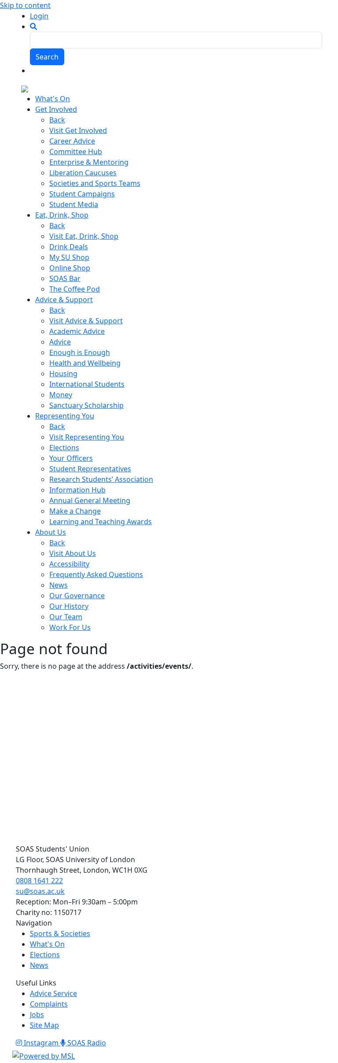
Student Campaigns (82, 194)
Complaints (49, 1004)
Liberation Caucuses (83, 173)
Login (39, 16)
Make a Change (75, 511)
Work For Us (70, 627)
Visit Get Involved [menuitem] (78, 130)
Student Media (73, 204)
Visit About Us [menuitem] (72, 553)
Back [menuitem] (57, 120)
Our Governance (77, 595)
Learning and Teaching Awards (100, 521)
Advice (60, 342)
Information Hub (77, 490)
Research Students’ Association (101, 479)
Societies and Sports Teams (94, 183)
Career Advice (72, 141)
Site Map (44, 1025)
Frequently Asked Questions (96, 574)
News (58, 585)
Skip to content (25, 5)
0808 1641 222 (39, 880)
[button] (33, 26)
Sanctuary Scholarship (86, 405)
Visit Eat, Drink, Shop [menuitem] (83, 236)
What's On (47, 944)
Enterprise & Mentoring (89, 162)
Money (60, 395)
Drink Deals (68, 247)
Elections (64, 447)
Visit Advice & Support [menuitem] (86, 321)
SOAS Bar (65, 278)
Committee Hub (75, 151)
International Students (87, 384)
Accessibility (69, 564)
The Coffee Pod (74, 289)
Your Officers (71, 458)
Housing (63, 373)
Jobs (37, 1014)
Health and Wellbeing (85, 363)
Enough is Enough (79, 352)
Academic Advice (77, 331)
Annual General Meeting (89, 500)
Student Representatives (90, 469)
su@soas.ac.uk (40, 891)
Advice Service (53, 993)
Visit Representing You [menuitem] (86, 437)
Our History (68, 606)
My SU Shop (69, 257)
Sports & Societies (60, 933)
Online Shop (69, 268)
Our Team (65, 617)
